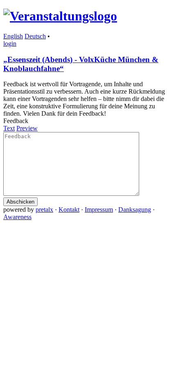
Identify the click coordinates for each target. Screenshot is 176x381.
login (9, 43)
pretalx (44, 209)
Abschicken (20, 202)
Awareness (17, 216)
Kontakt (69, 209)
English (13, 36)
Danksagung (134, 209)
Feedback (15, 120)
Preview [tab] (27, 128)
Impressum (99, 209)
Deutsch (35, 36)
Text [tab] (9, 128)
